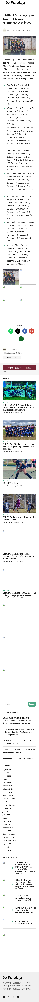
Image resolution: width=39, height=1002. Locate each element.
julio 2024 (6, 847)
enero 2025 (7, 831)
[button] (4, 3)
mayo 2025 (7, 818)
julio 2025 (6, 812)
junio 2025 (7, 815)
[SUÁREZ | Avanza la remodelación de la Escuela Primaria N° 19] (6, 898)
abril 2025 (7, 821)
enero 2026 (7, 792)
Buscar (32, 704)
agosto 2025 (8, 808)
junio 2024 (7, 850)
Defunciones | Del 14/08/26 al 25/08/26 (18, 758)
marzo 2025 (7, 824)
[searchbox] (15, 704)
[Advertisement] (19, 367)
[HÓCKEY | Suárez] (19, 469)
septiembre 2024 (9, 841)
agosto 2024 (8, 844)
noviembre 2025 (9, 799)
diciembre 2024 (9, 834)
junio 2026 (7, 776)
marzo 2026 (7, 786)
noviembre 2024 (9, 837)
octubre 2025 (8, 802)
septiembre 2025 (9, 805)
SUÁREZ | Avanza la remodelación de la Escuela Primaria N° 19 (24, 897)
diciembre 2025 (9, 795)
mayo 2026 (7, 779)
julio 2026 (6, 773)
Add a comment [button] (13, 357)
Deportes (6, 12)
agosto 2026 (8, 770)
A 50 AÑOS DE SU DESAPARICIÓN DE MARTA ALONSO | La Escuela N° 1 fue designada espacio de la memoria (17, 720)
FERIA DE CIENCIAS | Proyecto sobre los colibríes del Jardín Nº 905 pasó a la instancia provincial (19, 732)
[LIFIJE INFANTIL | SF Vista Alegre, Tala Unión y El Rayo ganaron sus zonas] (19, 578)
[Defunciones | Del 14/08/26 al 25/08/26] (6, 922)
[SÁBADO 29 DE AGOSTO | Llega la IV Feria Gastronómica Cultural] (6, 910)
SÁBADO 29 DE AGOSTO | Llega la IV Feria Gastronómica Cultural (25, 910)
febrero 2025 (8, 828)
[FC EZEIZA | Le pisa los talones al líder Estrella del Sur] (19, 503)
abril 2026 (7, 783)
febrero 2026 (8, 789)
